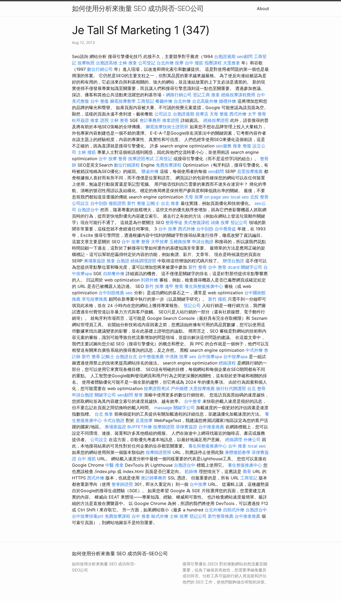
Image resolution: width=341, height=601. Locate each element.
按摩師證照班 (158, 452)
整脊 (138, 394)
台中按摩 (198, 484)
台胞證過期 (225, 56)
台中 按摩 (167, 228)
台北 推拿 (170, 203)
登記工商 (201, 94)
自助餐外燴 (113, 273)
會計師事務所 (154, 477)
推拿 (215, 94)
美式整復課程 (196, 222)
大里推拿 (231, 62)
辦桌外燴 (150, 171)
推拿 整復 (242, 145)
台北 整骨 (256, 388)
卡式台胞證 (113, 420)
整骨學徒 (173, 222)
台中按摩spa (210, 356)
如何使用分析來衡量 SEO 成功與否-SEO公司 (138, 8)
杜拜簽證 (80, 120)
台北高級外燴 (205, 101)
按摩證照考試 (141, 158)
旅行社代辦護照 (231, 388)
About (263, 8)
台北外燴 (165, 62)
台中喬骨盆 (225, 228)
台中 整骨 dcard (223, 267)
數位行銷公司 (100, 69)
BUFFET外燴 (139, 426)
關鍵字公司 (251, 267)
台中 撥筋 (194, 62)
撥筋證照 (117, 203)
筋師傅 (191, 471)
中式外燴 (254, 350)
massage (163, 407)
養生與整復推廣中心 (204, 286)
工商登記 (145, 101)
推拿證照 (170, 120)
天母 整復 (219, 114)
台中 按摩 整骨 (113, 158)
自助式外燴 (233, 509)
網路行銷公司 (179, 94)
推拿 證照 (99, 120)
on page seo (216, 197)
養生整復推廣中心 (245, 465)
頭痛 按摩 (220, 222)
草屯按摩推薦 (94, 299)
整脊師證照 (122, 484)
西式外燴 (237, 114)
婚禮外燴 (227, 101)
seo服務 (224, 145)
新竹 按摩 (154, 286)
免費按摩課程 (168, 165)
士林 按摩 (179, 516)
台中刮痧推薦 (111, 292)
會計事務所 (150, 120)
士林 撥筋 (87, 152)
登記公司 (238, 222)
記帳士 (153, 203)
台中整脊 (192, 401)
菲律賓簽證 (186, 426)
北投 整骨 (259, 197)
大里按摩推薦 (202, 388)
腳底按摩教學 (123, 101)
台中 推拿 (237, 446)
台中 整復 (99, 101)
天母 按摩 (194, 197)
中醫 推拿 (114, 465)
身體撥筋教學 (237, 452)
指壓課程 (213, 62)
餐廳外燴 (163, 101)
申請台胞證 (202, 241)
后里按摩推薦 (250, 171)
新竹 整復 (136, 203)
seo (129, 292)
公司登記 (146, 62)
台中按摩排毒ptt (87, 516)
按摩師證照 (163, 426)
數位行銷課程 (127, 165)
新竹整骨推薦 (220, 516)
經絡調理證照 (143, 260)
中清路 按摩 (176, 356)
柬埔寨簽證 (94, 260)
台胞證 (122, 260)
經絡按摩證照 (216, 120)
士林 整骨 (119, 120)
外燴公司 (252, 439)
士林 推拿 (128, 62)
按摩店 (202, 114)
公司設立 (163, 114)
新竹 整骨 (197, 267)
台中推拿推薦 (211, 426)
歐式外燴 (159, 516)
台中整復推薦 (151, 356)
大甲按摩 (159, 241)
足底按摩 (144, 420)
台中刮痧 (98, 203)
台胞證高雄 (106, 62)
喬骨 (247, 471)
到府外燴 (149, 280)
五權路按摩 (180, 241)
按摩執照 (86, 62)
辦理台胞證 (233, 260)
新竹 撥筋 (217, 299)
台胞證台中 (88, 209)
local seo (240, 197)
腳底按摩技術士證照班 (167, 126)
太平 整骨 (257, 114)
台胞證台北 (126, 356)
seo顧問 (245, 56)
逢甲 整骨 (174, 286)
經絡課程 (227, 363)
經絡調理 (233, 439)
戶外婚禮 (179, 388)
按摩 (179, 62)
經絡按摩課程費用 (238, 94)
